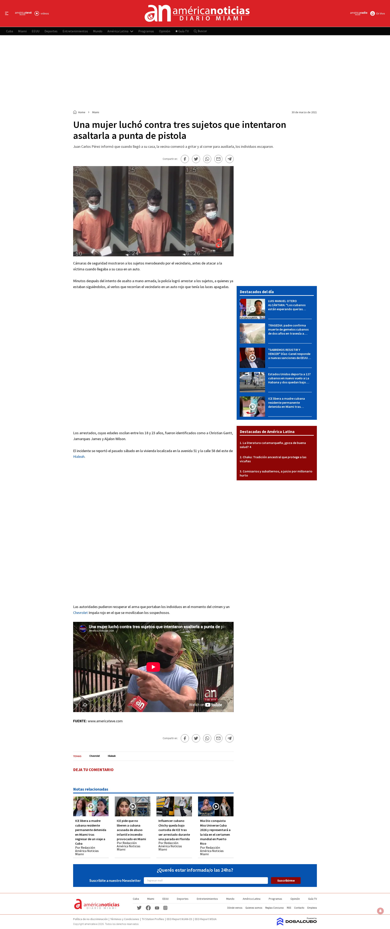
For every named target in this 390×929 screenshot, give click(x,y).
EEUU (35, 31)
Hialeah (78, 456)
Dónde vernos (234, 907)
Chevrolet (80, 612)
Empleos (312, 907)
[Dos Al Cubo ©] (297, 924)
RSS (289, 907)
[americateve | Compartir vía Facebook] (185, 159)
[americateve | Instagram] (165, 907)
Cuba (9, 31)
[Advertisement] (195, 72)
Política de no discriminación (90, 919)
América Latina (117, 31)
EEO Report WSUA (206, 919)
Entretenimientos (75, 31)
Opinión (164, 31)
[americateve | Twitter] (139, 907)
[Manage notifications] (380, 911)
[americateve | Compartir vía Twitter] (196, 159)
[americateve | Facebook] (148, 907)
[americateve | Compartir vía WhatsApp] (207, 159)
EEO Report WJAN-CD (179, 919)
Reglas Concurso (274, 907)
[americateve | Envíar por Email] (218, 159)
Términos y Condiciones (124, 919)
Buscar (202, 31)
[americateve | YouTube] (157, 908)
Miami (22, 31)
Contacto (299, 907)
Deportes (50, 31)
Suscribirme (286, 880)
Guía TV (183, 31)
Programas (146, 31)
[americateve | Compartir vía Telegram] (229, 159)
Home (81, 112)
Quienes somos (253, 907)
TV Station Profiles (153, 919)
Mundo (97, 31)
